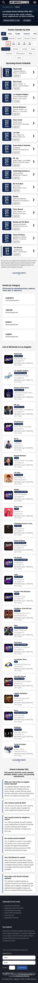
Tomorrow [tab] (26, 34)
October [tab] (19, 38)
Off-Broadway (20, 53)
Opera (19, 58)
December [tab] (34, 38)
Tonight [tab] (17, 34)
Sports (33, 49)
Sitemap (16, 979)
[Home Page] (19, 2)
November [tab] (27, 38)
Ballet (30, 53)
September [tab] (12, 38)
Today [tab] (10, 34)
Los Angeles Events (8, 7)
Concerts (15, 49)
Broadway (9, 53)
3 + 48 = (5, 967)
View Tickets (33, 69)
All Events (6, 49)
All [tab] (3, 34)
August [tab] (4, 38)
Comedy (24, 49)
